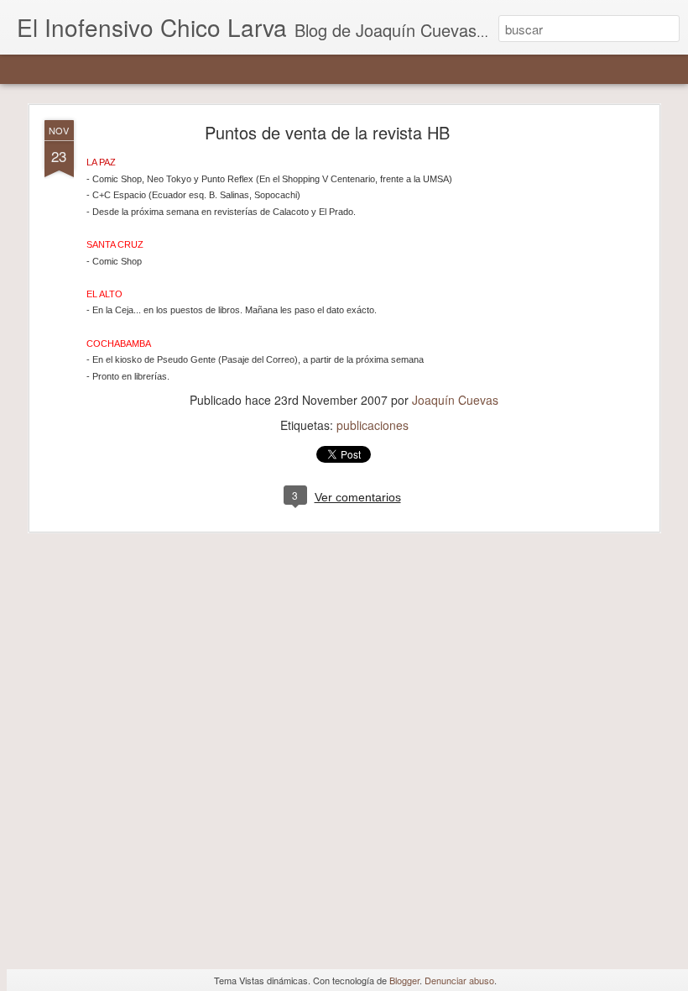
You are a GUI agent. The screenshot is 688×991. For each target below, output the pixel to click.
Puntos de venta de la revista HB (327, 132)
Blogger (404, 980)
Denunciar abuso (459, 980)
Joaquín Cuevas (455, 399)
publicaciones (372, 425)
